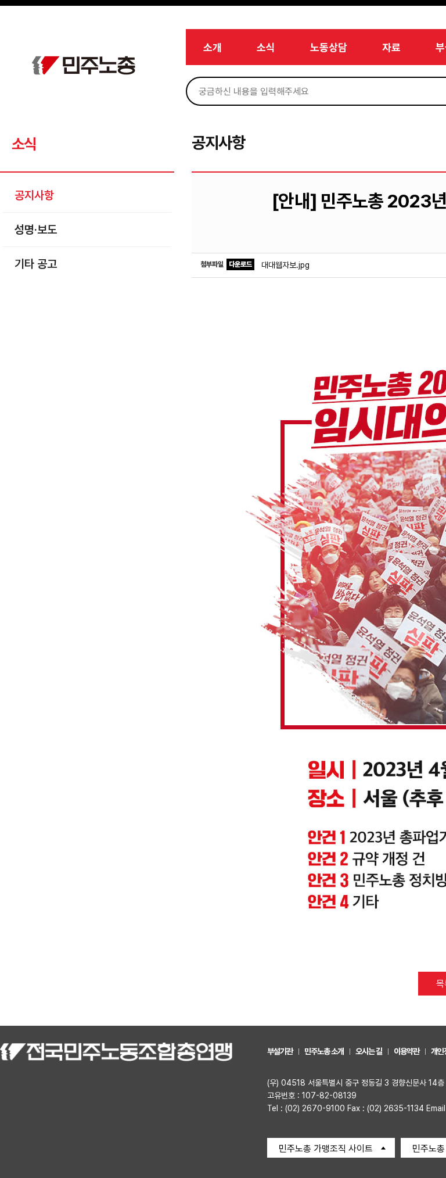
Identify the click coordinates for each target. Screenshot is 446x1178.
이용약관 (406, 1051)
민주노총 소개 (324, 1051)
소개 (212, 47)
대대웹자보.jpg (285, 265)
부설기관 (280, 1051)
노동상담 (328, 47)
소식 (266, 47)
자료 (391, 47)
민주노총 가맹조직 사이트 (326, 1148)
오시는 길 (368, 1051)
